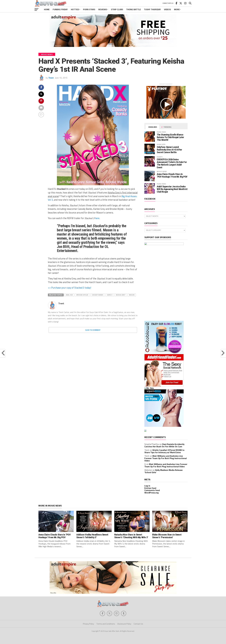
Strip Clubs (117, 9)
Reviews (102, 9)
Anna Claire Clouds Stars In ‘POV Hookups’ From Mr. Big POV (172, 175)
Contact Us (138, 623)
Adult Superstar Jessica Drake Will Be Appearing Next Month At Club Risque (172, 189)
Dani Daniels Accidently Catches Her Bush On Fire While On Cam (164, 445)
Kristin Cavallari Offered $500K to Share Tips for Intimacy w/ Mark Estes (164, 451)
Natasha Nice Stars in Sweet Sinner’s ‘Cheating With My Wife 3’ (131, 536)
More (177, 9)
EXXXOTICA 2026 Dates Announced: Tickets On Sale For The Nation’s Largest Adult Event (172, 163)
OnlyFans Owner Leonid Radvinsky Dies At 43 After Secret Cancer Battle (169, 150)
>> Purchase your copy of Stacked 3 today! (69, 287)
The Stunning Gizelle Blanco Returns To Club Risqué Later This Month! (170, 137)
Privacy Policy (88, 623)
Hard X (109, 295)
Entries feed (150, 488)
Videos (167, 9)
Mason (131, 295)
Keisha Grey (120, 295)
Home (47, 9)
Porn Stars (89, 9)
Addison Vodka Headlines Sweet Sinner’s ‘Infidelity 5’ (92, 536)
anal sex (69, 295)
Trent (51, 77)
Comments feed (152, 490)
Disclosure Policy (124, 623)
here (97, 218)
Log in (147, 485)
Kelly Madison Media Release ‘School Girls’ (163, 471)
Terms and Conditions (105, 623)
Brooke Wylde (82, 295)
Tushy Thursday (152, 9)
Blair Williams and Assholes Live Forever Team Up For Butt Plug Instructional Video (165, 458)
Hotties (75, 9)
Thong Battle (133, 9)
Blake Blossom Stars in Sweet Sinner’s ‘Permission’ (166, 536)
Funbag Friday (60, 9)
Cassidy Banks (97, 295)
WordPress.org (151, 492)
